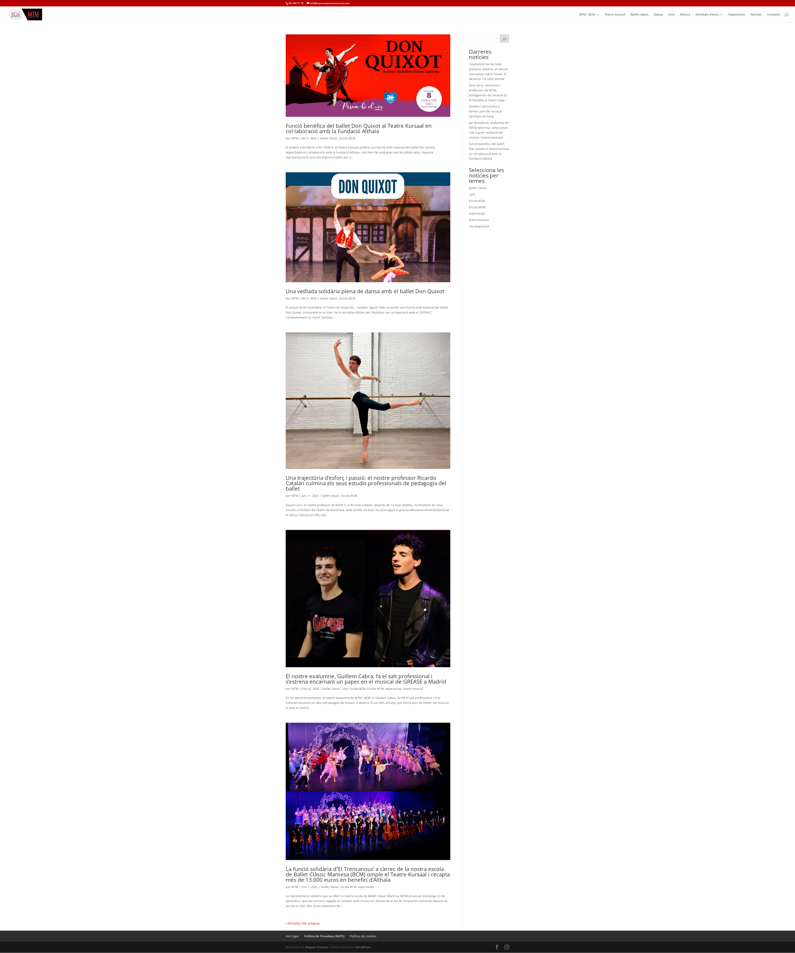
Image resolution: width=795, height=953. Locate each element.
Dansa (658, 14)
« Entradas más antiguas (303, 923)
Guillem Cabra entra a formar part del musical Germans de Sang (485, 111)
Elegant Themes (316, 947)
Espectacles (737, 14)
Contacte (773, 14)
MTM (294, 138)
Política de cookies (363, 936)
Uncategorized (479, 226)
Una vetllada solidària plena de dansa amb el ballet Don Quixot (365, 291)
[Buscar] (504, 38)
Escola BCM (347, 138)
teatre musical (413, 689)
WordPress (363, 947)
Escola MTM (375, 689)
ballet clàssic (329, 138)
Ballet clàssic (640, 14)
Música (685, 14)
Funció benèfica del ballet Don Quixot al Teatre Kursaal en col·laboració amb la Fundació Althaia (359, 128)
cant (345, 689)
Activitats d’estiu (707, 14)
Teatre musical (615, 14)
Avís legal (292, 936)
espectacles (393, 689)
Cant (671, 14)
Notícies (756, 14)
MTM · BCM (587, 14)
